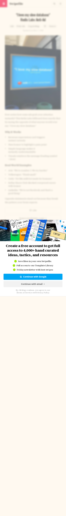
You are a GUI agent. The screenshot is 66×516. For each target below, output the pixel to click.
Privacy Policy (42, 293)
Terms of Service (24, 293)
